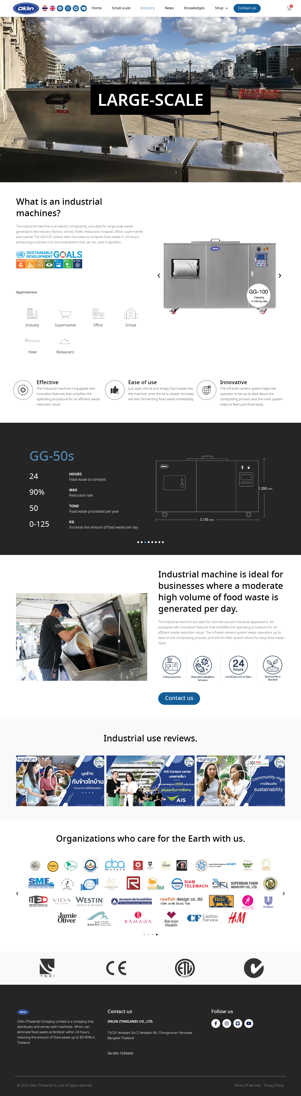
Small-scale (121, 8)
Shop (219, 8)
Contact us (247, 8)
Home (97, 8)
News (169, 8)
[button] (159, 275)
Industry (148, 8)
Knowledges (194, 8)
